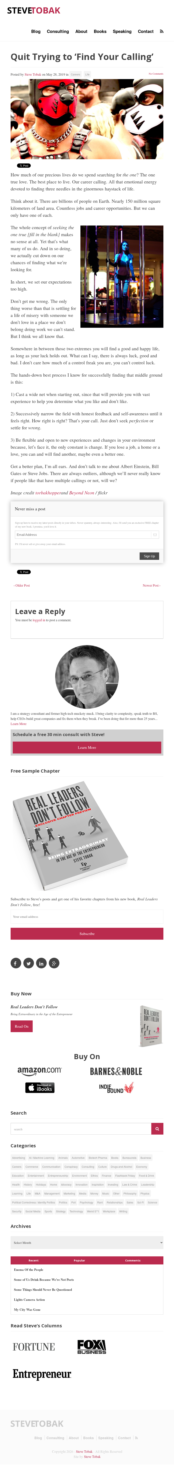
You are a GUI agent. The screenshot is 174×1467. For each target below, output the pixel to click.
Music (105, 1193)
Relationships (115, 1202)
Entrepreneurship (58, 1175)
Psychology (86, 1202)
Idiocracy (66, 1184)
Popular (79, 1260)
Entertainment (36, 1175)
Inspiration (98, 1184)
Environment (79, 1175)
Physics (144, 1193)
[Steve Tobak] (33, 10)
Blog (36, 31)
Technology (76, 1211)
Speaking (122, 31)
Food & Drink (146, 1175)
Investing (113, 1184)
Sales (130, 1202)
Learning (17, 1193)
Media (82, 1193)
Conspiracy (71, 1166)
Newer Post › (151, 585)
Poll (73, 1202)
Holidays (41, 1184)
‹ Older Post (22, 585)
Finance (106, 1175)
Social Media (33, 1211)
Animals (63, 1157)
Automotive (78, 1157)
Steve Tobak (33, 74)
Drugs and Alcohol (121, 1166)
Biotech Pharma (98, 1157)
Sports (48, 1211)
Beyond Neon (81, 492)
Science (152, 1202)
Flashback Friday (125, 1175)
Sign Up (149, 556)
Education (18, 1175)
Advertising (18, 1157)
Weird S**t (93, 1211)
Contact (146, 31)
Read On (21, 1026)
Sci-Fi (140, 1202)
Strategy (61, 1211)
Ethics (94, 1175)
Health (16, 1184)
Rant (100, 1202)
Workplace (109, 1211)
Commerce (31, 1166)
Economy (141, 1166)
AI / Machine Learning (41, 1157)
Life (87, 74)
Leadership (147, 1184)
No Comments (156, 73)
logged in (39, 620)
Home (53, 1184)
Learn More (19, 723)
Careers (75, 74)
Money (94, 1193)
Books (100, 31)
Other (116, 1193)
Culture (102, 1166)
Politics (63, 1202)
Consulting (58, 31)
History (28, 1184)
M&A (37, 1193)
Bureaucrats (129, 1157)
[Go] (157, 1129)
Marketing (69, 1193)
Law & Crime (129, 1184)
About (81, 31)
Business (145, 1157)
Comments (132, 1260)
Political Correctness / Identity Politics (33, 1202)
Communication (51, 1166)
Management (52, 1193)
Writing (123, 1211)
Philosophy (129, 1193)
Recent (34, 1260)
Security (16, 1211)
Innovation (82, 1184)
